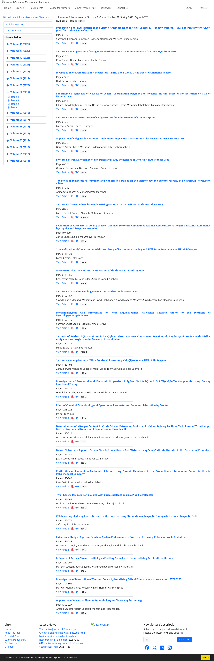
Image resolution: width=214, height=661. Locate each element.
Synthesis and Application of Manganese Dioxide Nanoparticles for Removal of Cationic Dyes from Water (116, 51)
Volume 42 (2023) (20, 64)
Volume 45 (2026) (20, 44)
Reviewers (106, 7)
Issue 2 (15, 103)
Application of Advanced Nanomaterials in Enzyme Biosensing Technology (99, 600)
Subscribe (184, 639)
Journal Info (37, 7)
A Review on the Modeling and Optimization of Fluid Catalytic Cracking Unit (100, 270)
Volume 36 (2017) (20, 119)
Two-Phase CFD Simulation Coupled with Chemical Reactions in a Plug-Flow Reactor (104, 495)
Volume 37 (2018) (20, 113)
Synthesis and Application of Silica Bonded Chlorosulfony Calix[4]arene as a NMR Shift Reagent (111, 360)
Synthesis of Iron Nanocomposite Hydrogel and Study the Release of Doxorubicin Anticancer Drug (112, 159)
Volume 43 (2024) (20, 57)
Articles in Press (14, 24)
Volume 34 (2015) (20, 133)
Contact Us (122, 7)
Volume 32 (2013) (20, 147)
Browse (20, 7)
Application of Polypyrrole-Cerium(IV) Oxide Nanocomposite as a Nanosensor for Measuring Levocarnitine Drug (120, 138)
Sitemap (9, 646)
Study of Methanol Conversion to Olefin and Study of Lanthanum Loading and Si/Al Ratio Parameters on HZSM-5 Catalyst (126, 249)
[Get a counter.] (100, 624)
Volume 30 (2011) (20, 161)
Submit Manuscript (85, 7)
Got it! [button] (206, 657)
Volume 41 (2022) (20, 71)
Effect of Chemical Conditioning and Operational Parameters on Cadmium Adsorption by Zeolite (112, 405)
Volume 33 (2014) (20, 140)
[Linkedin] (162, 648)
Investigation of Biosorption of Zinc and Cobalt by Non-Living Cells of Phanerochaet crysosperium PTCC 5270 (118, 579)
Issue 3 (15, 100)
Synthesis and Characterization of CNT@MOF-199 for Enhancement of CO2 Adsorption (105, 117)
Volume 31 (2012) (20, 154)
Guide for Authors (60, 7)
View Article (62, 43)
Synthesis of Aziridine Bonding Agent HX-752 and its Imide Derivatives (96, 291)
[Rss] (169, 648)
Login (189, 7)
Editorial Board (13, 636)
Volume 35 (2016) (20, 126)
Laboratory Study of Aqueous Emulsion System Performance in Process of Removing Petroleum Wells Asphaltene (121, 537)
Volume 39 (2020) (20, 85)
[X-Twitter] (154, 648)
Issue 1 (15, 107)
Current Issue (13, 30)
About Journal (12, 632)
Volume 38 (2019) (20, 92)
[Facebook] (146, 648)
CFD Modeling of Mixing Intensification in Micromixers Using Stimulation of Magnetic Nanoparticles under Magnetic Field (126, 516)
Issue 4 (15, 96)
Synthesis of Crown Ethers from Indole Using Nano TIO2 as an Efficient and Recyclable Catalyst (111, 204)
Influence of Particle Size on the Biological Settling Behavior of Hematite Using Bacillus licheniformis (114, 558)
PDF (80, 43)
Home (7, 7)
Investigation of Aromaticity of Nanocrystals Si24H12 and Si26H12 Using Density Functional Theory (113, 72)
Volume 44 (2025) (20, 51)
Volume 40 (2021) (20, 78)
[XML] (150, 17)
